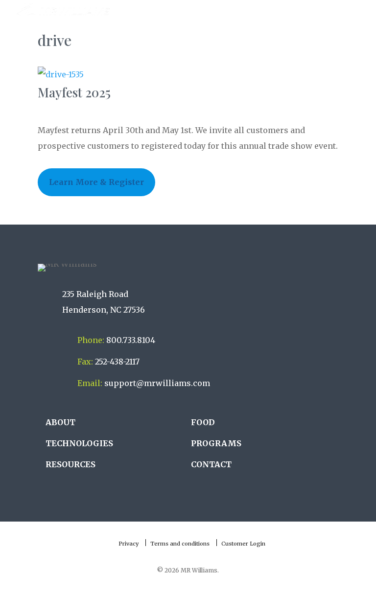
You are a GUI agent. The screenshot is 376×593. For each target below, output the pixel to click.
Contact (211, 464)
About (60, 422)
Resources (70, 464)
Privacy (128, 543)
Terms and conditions (180, 543)
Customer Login (243, 543)
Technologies (79, 443)
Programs (216, 443)
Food (203, 422)
